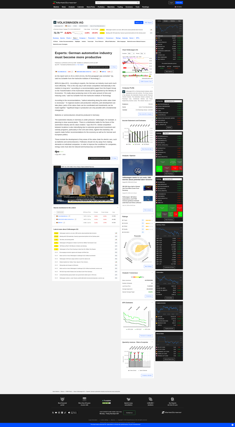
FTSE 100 (160, 36)
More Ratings (148, 266)
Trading (120, 7)
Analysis (72, 7)
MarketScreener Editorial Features (136, 41)
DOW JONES (161, 66)
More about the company (145, 114)
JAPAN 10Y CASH (162, 353)
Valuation (100, 38)
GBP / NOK (159, 249)
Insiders (84, 41)
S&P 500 (160, 44)
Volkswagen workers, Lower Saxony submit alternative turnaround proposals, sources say (82, 278)
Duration (124, 53)
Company (82, 38)
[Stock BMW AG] (112, 71)
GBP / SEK (159, 247)
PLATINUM (159, 294)
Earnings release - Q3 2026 (146, 110)
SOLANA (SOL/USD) (163, 321)
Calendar (80, 7)
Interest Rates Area (169, 359)
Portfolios (101, 7)
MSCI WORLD (161, 59)
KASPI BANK (161, 108)
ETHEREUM (161, 318)
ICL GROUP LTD (162, 124)
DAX (159, 38)
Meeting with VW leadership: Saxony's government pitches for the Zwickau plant (126, 33)
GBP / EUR (159, 240)
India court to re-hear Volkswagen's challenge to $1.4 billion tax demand (77, 255)
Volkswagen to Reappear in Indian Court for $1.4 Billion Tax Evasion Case (78, 242)
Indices (159, 21)
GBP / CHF (159, 242)
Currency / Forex (160, 224)
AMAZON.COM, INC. (163, 122)
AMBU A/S (160, 202)
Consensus (109, 38)
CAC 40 (160, 40)
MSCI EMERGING (162, 57)
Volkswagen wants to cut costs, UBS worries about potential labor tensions (124, 29)
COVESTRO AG (162, 115)
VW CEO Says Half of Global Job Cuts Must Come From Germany (76, 271)
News (64, 7)
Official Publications (110, 41)
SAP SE (160, 200)
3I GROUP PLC (162, 148)
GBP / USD (159, 238)
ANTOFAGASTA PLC (163, 136)
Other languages (121, 41)
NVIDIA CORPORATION (164, 106)
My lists (169, 127)
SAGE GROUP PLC (163, 156)
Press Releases (99, 41)
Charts (68, 38)
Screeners (129, 7)
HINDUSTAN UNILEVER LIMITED (166, 118)
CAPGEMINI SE (162, 194)
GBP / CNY (159, 257)
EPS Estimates (127, 302)
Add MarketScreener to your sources (99, 67)
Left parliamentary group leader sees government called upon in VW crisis (78, 275)
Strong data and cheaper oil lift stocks (69, 265)
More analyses (148, 210)
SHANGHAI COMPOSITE (164, 50)
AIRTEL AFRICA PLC (163, 145)
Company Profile (128, 88)
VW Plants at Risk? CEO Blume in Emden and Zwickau (73, 246)
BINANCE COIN (162, 323)
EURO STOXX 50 (162, 42)
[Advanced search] (138, 2)
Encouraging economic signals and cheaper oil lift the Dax (74, 252)
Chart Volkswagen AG (130, 50)
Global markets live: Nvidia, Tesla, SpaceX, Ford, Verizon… (74, 262)
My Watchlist (159, 101)
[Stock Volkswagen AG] (72, 71)
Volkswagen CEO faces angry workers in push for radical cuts (75, 258)
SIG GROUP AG (162, 188)
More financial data (147, 149)
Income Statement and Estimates (134, 120)
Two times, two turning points (67, 239)
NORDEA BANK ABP (163, 112)
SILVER (158, 292)
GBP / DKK (159, 251)
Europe (166, 21)
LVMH (159, 110)
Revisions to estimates (146, 335)
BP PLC (160, 154)
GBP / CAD (159, 253)
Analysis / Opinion (128, 155)
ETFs (137, 38)
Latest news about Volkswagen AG (66, 229)
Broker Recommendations (66, 41)
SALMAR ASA (161, 182)
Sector (131, 38)
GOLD (157, 286)
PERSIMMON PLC (162, 140)
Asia (179, 21)
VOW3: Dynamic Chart (146, 81)
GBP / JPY (158, 264)
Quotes (62, 38)
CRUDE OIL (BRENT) (161, 290)
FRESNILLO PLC (162, 138)
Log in (171, 2)
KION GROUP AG (162, 184)
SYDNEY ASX (161, 55)
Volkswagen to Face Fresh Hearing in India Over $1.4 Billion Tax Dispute (78, 249)
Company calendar (147, 375)
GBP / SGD (159, 262)
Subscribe (179, 2)
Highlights (77, 41)
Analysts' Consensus (130, 273)
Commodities (159, 272)
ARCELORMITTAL (162, 190)
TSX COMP (160, 48)
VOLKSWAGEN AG (63, 216)
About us (113, 420)
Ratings (118, 38)
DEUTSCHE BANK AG (163, 104)
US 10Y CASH (161, 349)
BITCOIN (160, 316)
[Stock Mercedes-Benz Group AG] (97, 71)
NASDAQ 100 (161, 46)
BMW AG (60, 222)
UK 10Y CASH (161, 347)
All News (55, 41)
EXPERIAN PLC (162, 152)
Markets (56, 7)
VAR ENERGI (161, 196)
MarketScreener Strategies (60, 44)
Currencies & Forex (169, 267)
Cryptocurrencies (161, 303)
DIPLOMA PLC (161, 142)
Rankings (145, 7)
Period (137, 53)
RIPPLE (160, 325)
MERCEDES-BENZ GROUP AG (66, 219)
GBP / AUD (159, 255)
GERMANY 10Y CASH (163, 351)
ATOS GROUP (161, 120)
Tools (137, 7)
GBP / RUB (159, 244)
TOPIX (159, 53)
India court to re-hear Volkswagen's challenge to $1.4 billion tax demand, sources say (81, 268)
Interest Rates (160, 333)
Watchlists (111, 7)
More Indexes (169, 71)
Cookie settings (104, 420)
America (173, 21)
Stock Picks (91, 7)
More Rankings (169, 173)
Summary (56, 38)
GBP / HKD (159, 259)
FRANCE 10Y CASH (163, 355)
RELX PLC (160, 150)
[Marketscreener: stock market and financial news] (64, 2)
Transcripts (91, 41)
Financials (91, 38)
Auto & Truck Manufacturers (146, 107)
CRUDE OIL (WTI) (160, 288)
